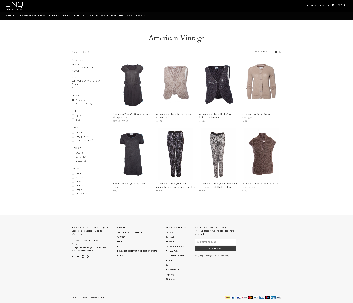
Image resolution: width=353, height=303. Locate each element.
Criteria (169, 232)
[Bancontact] (238, 298)
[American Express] (273, 298)
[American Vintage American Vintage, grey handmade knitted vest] (261, 154)
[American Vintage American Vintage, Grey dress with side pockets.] (132, 84)
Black (80, 173)
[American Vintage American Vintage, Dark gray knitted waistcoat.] (218, 84)
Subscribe (215, 249)
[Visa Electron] (261, 298)
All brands (81, 100)
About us (170, 241)
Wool (80, 153)
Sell (168, 265)
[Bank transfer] (278, 298)
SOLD (130, 15)
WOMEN (53, 15)
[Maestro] (267, 298)
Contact (170, 237)
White (80, 177)
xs (78, 115)
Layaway (170, 274)
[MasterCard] (250, 298)
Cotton (81, 157)
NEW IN (10, 15)
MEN (65, 15)
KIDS (76, 15)
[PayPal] (233, 298)
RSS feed (170, 279)
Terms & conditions (176, 246)
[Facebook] (73, 256)
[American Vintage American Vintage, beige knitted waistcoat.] (175, 84)
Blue (79, 185)
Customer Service (175, 255)
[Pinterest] (88, 256)
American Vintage (84, 103)
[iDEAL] (227, 298)
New (79, 132)
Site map (170, 260)
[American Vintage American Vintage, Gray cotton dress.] (132, 154)
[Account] (328, 5)
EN (320, 5)
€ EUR (310, 5)
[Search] (345, 5)
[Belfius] (244, 298)
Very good (82, 136)
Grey (79, 189)
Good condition (85, 140)
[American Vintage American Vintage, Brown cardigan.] (261, 84)
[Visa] (255, 298)
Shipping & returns (176, 227)
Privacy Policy (173, 251)
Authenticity (172, 269)
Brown (80, 181)
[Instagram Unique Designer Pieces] (83, 256)
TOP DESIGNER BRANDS (30, 15)
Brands (140, 15)
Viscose (81, 161)
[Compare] (333, 5)
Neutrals (81, 193)
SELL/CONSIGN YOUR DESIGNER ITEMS (103, 15)
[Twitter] (78, 256)
